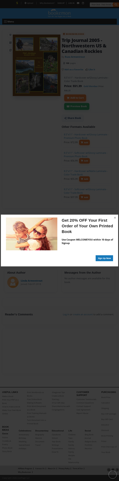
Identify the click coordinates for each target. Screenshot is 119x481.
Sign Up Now (104, 258)
